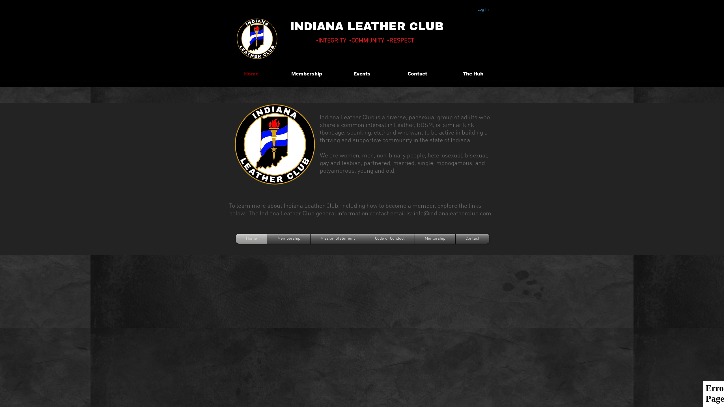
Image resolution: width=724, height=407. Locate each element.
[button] (473, 73)
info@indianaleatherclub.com (452, 214)
